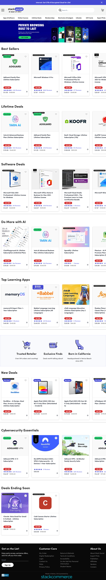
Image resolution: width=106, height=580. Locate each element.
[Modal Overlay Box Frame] (53, 290)
